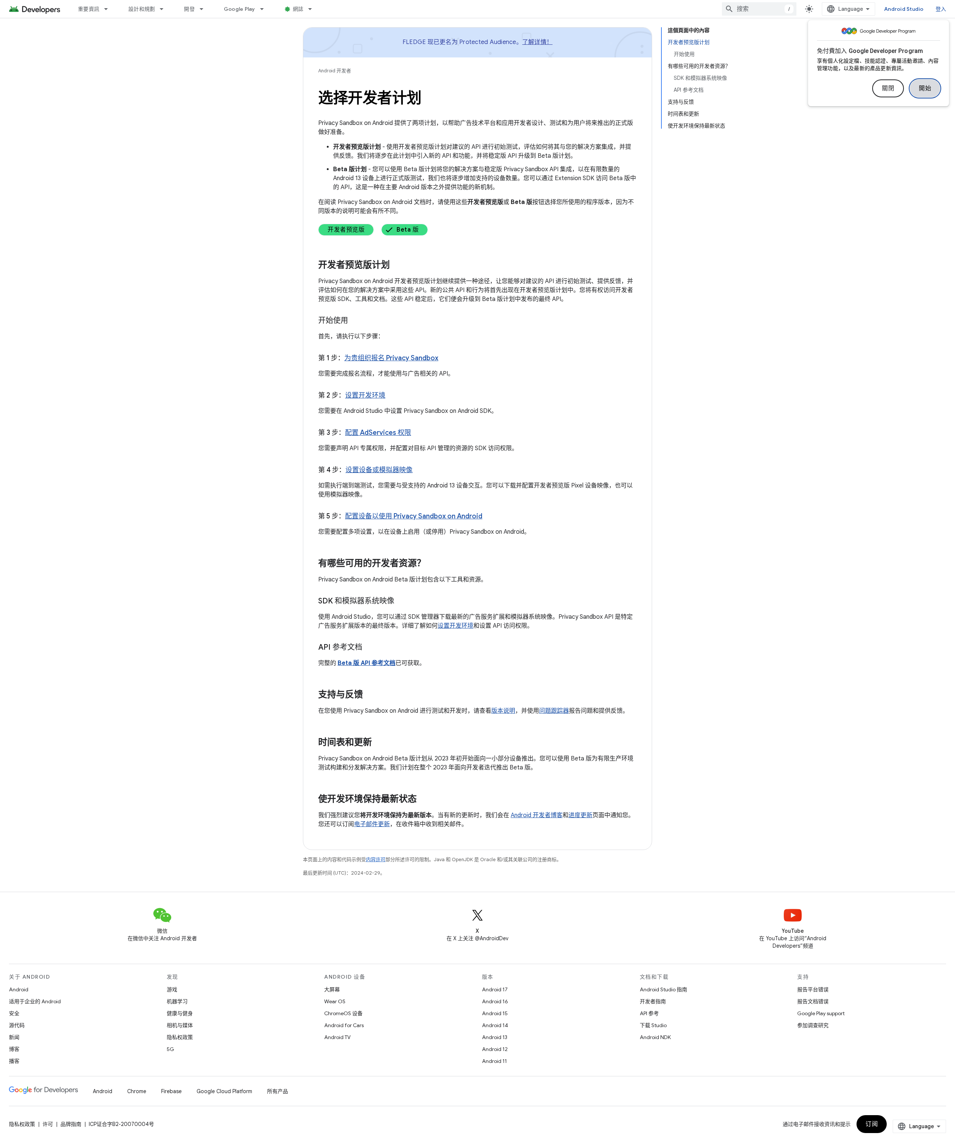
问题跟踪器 (554, 711)
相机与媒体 (180, 1025)
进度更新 (580, 815)
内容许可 (375, 859)
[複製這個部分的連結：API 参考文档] (369, 647)
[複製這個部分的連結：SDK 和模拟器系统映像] (401, 601)
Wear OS (334, 1001)
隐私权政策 (180, 1037)
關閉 (888, 88)
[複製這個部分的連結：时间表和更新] (379, 742)
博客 (14, 1049)
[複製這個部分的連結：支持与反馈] (370, 695)
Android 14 (495, 1025)
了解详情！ (537, 42)
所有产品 (277, 1091)
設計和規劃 (141, 9)
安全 (14, 1013)
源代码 (17, 1025)
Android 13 (494, 1037)
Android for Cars (344, 1025)
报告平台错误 (813, 989)
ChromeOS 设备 (343, 1013)
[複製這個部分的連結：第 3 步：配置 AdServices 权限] (418, 433)
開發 (189, 9)
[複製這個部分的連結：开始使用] (355, 321)
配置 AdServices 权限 (378, 433)
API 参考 (649, 1013)
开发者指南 (653, 1001)
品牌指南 (70, 1124)
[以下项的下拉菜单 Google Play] (265, 9)
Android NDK (655, 1037)
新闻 (14, 1037)
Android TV (337, 1037)
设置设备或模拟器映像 (379, 470)
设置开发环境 (365, 395)
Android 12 (495, 1049)
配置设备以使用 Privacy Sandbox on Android (413, 516)
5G (170, 1049)
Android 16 (495, 1001)
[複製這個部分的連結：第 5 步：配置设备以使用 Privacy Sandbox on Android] (489, 516)
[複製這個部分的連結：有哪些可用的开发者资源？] (433, 563)
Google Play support (821, 1013)
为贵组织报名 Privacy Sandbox (391, 358)
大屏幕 (332, 989)
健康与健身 (180, 1013)
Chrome (136, 1091)
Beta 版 (408, 229)
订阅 (871, 1124)
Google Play (239, 9)
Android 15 (495, 1013)
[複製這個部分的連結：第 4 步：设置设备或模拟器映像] (420, 470)
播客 (14, 1061)
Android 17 (495, 989)
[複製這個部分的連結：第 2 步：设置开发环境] (392, 396)
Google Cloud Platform (224, 1091)
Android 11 (494, 1061)
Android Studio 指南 (663, 989)
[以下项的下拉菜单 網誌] (313, 9)
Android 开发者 (334, 71)
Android (18, 989)
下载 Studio (653, 1025)
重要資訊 (88, 9)
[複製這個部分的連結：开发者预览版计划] (397, 265)
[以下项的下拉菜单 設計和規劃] (165, 9)
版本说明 (503, 711)
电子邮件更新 (372, 824)
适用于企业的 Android (35, 1001)
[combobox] (759, 9)
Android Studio (904, 9)
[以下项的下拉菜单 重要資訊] (109, 9)
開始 (925, 88)
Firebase (171, 1091)
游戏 (172, 989)
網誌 (298, 9)
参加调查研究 (813, 1025)
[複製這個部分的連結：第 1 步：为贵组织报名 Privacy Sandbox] (445, 358)
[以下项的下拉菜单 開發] (205, 9)
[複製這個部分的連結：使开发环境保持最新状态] (424, 799)
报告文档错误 (813, 1001)
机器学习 (177, 1001)
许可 (48, 1124)
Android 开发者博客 (537, 815)
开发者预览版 (346, 229)
